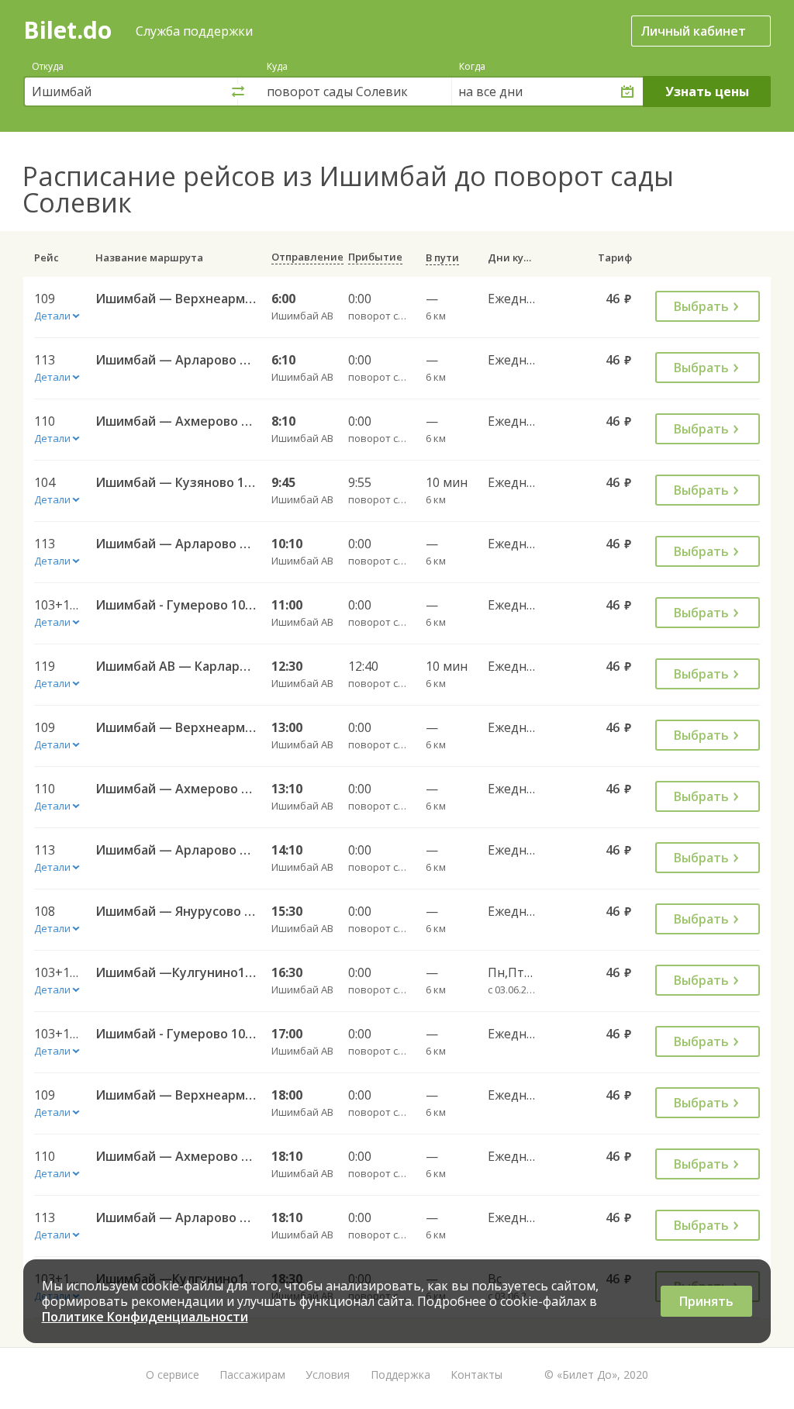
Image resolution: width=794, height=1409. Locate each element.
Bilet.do (67, 30)
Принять (706, 1301)
